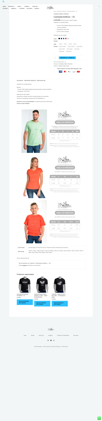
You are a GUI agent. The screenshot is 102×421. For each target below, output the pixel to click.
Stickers (22, 8)
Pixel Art (35, 6)
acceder (24, 265)
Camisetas (11, 6)
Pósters (5, 8)
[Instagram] (48, 340)
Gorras (26, 6)
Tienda (32, 335)
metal (64, 65)
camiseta (60, 65)
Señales (13, 8)
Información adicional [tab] (30, 80)
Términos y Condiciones (63, 335)
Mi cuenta (29, 8)
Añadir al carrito (67, 57)
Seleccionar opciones (24, 302)
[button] (3, 1)
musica (67, 65)
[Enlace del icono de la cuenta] (91, 7)
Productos (66, 14)
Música (61, 14)
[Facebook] (51, 340)
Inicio (4, 6)
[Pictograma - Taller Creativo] (50, 7)
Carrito (36, 8)
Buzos (19, 6)
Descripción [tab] (20, 80)
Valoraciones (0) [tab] (41, 80)
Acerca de (41, 335)
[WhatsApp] (54, 340)
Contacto (50, 335)
